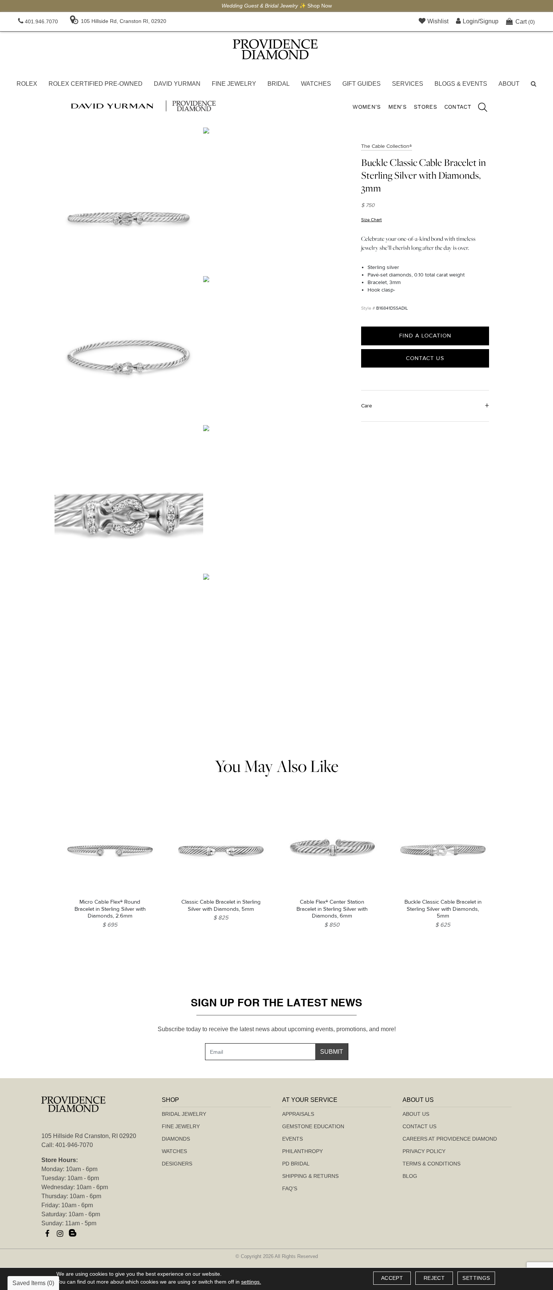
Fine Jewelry (234, 84)
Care (366, 405)
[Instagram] (59, 1233)
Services (407, 84)
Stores (425, 106)
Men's (397, 106)
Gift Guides (361, 84)
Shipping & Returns (310, 1176)
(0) (525, 21)
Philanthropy (302, 1151)
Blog (410, 1176)
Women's (366, 106)
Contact (457, 106)
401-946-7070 (74, 1145)
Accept (392, 1278)
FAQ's (289, 1188)
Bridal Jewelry (184, 1114)
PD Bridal (296, 1164)
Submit (331, 1051)
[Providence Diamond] (275, 49)
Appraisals (298, 1114)
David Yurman (177, 84)
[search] (479, 108)
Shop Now (319, 6)
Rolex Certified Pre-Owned (96, 84)
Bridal (278, 84)
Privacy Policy (424, 1151)
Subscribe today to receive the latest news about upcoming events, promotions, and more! (277, 1029)
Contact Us (425, 357)
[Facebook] (47, 1233)
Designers (177, 1164)
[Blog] (72, 1233)
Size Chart (371, 220)
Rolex (27, 84)
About (509, 84)
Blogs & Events (460, 84)
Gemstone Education (313, 1126)
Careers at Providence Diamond (450, 1139)
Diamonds (176, 1139)
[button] (533, 84)
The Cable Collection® (386, 146)
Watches (316, 84)
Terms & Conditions (431, 1164)
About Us (416, 1114)
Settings (476, 1278)
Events (292, 1139)
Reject (434, 1278)
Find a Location (425, 335)
